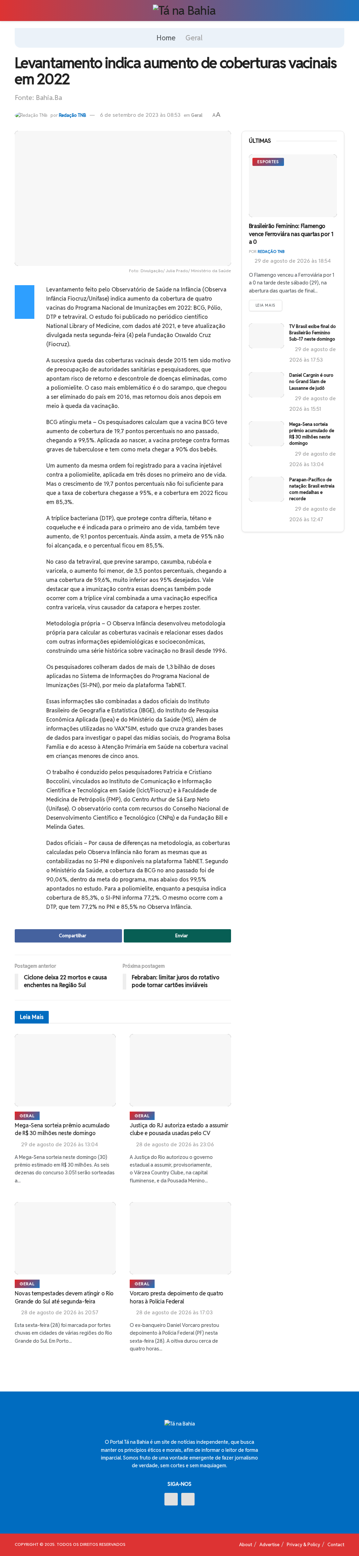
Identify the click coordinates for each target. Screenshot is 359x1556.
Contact (335, 1545)
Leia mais (266, 305)
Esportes (268, 161)
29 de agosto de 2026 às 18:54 (292, 260)
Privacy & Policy (303, 1545)
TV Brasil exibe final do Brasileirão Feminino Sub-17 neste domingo (312, 332)
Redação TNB (72, 115)
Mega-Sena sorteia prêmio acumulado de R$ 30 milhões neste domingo (62, 1129)
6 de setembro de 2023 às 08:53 (140, 115)
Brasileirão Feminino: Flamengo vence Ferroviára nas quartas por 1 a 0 (291, 234)
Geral (194, 38)
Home (166, 38)
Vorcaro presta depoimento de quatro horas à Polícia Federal (176, 1297)
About (245, 1545)
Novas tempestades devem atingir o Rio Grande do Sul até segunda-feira (64, 1297)
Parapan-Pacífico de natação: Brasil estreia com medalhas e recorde (311, 489)
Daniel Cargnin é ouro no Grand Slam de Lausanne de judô (311, 381)
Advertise (269, 1545)
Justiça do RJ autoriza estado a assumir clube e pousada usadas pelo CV (179, 1129)
